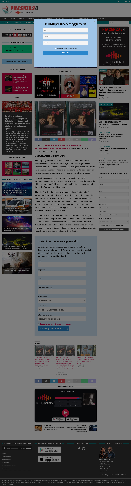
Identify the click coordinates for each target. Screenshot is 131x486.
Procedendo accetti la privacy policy (67, 48)
